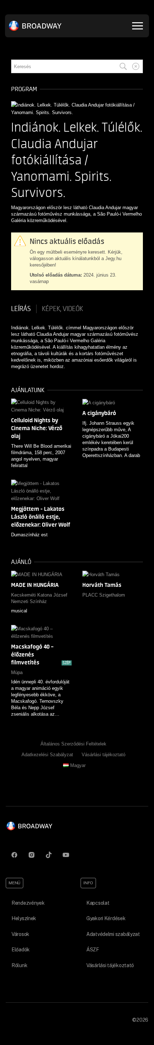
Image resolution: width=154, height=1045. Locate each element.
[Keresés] (123, 66)
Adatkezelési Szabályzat (47, 754)
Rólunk (19, 965)
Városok (20, 934)
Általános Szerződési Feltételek (73, 744)
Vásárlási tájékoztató (103, 754)
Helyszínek (23, 918)
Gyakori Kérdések (106, 918)
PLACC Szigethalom (103, 595)
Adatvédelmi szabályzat (113, 934)
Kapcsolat (97, 903)
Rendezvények (28, 903)
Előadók (20, 949)
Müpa (17, 672)
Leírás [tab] (21, 309)
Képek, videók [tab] (62, 309)
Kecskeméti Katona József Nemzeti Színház (39, 598)
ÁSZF (92, 949)
